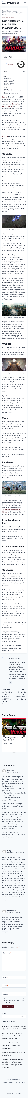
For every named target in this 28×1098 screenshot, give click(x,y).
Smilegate (15, 104)
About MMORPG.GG (14, 1079)
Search (4, 1013)
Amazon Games (7, 106)
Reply (5, 841)
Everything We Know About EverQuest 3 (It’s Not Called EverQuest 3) (11, 1045)
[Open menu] (25, 3)
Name (5, 977)
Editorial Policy (20, 1082)
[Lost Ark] (9, 64)
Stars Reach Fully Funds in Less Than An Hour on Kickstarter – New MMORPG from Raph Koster (14, 1035)
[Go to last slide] (4, 735)
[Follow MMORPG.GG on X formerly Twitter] (10, 682)
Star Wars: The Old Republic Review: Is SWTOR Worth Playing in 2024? (7, 696)
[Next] (24, 735)
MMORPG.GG (7, 31)
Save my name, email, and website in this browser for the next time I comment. (14, 1000)
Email (5, 986)
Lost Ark (5, 17)
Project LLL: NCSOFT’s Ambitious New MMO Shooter (21, 694)
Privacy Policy (8, 1082)
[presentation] (14, 726)
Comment (7, 953)
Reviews (11, 17)
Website (5, 994)
